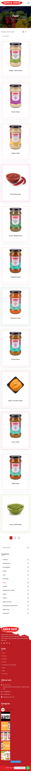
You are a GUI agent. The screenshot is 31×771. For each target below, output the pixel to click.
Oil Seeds (15, 578)
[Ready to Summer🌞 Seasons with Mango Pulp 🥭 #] (5, 755)
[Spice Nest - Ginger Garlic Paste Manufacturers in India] (12, 3)
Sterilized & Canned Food (15, 605)
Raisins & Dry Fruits (15, 590)
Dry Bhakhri (15, 567)
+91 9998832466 (7, 691)
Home (7, 19)
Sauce (16, 594)
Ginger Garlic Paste (15, 70)
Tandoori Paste (16, 318)
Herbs (15, 571)
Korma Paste (15, 359)
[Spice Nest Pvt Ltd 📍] (5, 716)
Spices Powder (15, 601)
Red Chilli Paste (15, 194)
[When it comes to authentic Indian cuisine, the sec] (5, 726)
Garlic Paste (15, 112)
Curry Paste (15, 442)
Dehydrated (15, 563)
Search (28, 547)
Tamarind (15, 613)
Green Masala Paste (15, 235)
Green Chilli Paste (15, 524)
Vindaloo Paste (15, 277)
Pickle (16, 586)
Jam (15, 575)
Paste (16, 582)
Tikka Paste (15, 483)
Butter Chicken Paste (15, 400)
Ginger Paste (15, 153)
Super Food (15, 609)
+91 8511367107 (6, 694)
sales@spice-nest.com (8, 697)
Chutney (15, 559)
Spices (16, 598)
